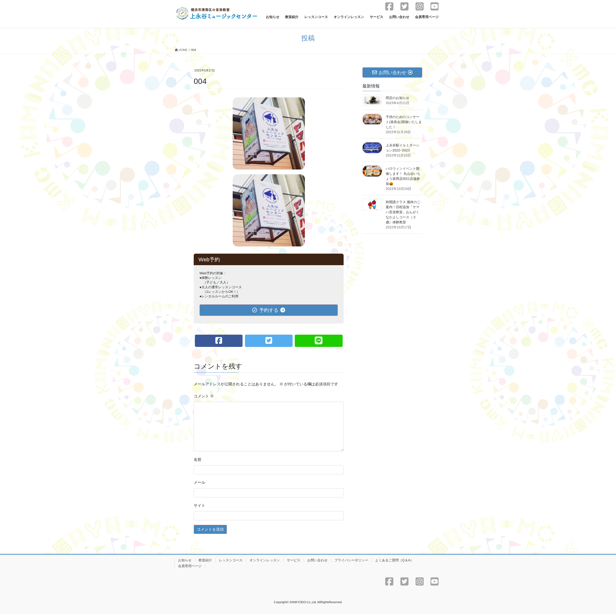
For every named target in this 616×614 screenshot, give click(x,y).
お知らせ (185, 560)
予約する (269, 310)
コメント (204, 396)
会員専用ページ (190, 566)
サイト (199, 505)
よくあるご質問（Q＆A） (394, 560)
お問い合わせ (317, 560)
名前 (197, 459)
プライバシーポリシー (351, 560)
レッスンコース (231, 560)
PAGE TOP (598, 591)
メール (199, 482)
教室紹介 (205, 560)
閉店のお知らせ (397, 98)
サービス (293, 560)
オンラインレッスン (265, 560)
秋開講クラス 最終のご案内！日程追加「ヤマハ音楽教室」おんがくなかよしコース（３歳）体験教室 (403, 212)
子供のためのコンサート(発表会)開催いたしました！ (404, 122)
